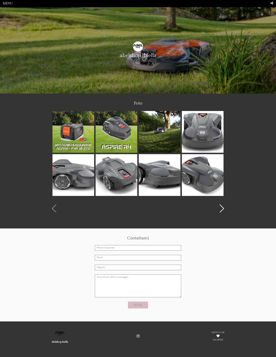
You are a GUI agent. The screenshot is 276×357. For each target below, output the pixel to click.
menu (8, 3)
